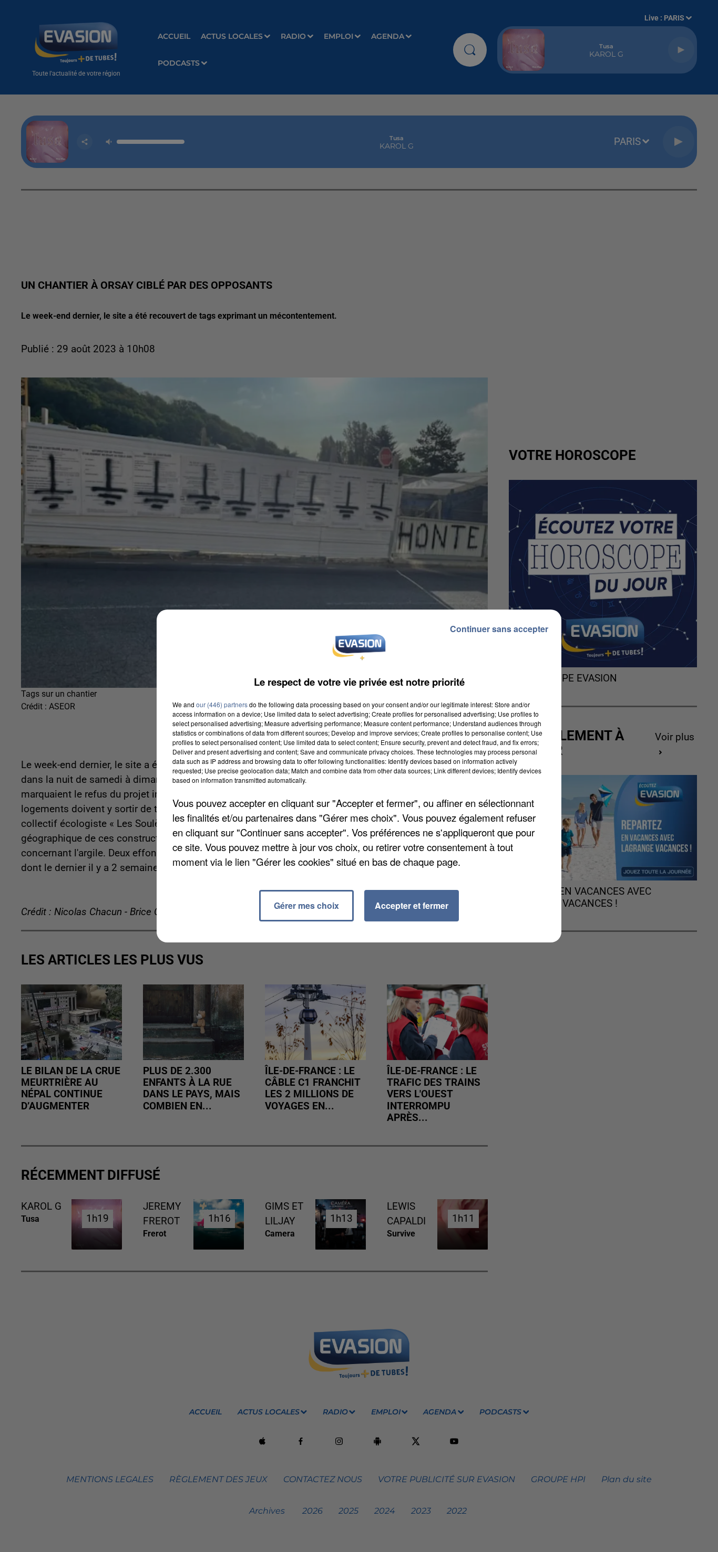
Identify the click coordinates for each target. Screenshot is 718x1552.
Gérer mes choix (306, 905)
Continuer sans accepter (499, 629)
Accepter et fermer (411, 905)
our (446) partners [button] (222, 704)
